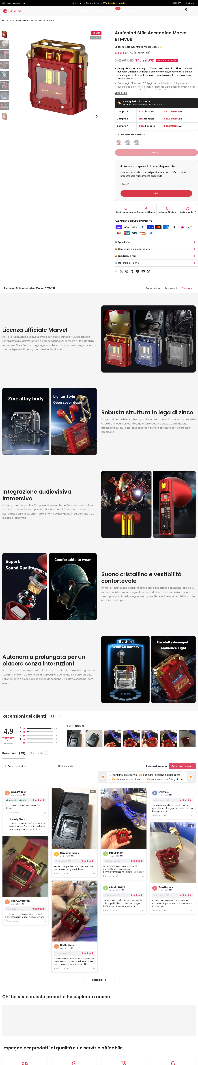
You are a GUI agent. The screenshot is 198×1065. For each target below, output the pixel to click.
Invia (156, 193)
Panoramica (153, 288)
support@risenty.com (16, 3)
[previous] (16, 76)
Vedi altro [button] (34, 829)
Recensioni (171, 288)
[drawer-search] (172, 11)
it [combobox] (56, 716)
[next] (97, 76)
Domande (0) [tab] (39, 753)
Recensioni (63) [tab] (13, 753)
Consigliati (188, 288)
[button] (132, 53)
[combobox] (67, 766)
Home (5, 20)
